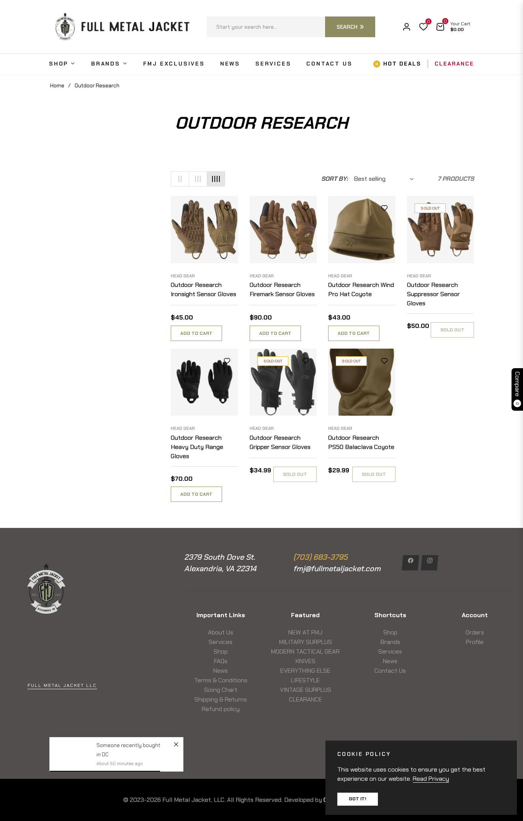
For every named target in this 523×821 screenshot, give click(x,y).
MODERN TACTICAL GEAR (305, 651)
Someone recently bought (128, 745)
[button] (291, 26)
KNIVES (305, 661)
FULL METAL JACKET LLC (62, 685)
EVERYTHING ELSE (305, 671)
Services (220, 642)
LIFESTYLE (305, 680)
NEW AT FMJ (305, 632)
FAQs (220, 661)
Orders (475, 632)
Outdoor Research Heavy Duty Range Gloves (197, 447)
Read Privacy (431, 779)
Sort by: (334, 179)
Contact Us (390, 671)
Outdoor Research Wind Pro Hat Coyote (361, 289)
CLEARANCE (305, 699)
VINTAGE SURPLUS (305, 690)
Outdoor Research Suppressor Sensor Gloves (433, 294)
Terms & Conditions (220, 680)
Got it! (357, 799)
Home (57, 85)
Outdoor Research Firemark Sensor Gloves (282, 289)
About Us (220, 632)
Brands (390, 642)
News (220, 671)
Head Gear (183, 276)
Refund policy (221, 709)
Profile (475, 642)
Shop (221, 651)
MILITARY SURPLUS (305, 642)
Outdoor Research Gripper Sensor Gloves (280, 442)
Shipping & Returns (220, 699)
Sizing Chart (220, 690)
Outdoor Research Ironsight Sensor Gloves (203, 289)
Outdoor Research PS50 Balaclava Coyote (361, 442)
